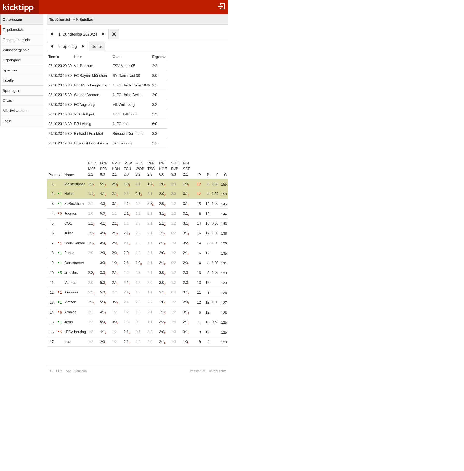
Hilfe (59, 371)
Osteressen (12, 19)
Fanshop (80, 371)
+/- (59, 175)
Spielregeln (11, 91)
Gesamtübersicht (16, 40)
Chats (7, 101)
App (68, 371)
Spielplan (10, 70)
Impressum (198, 371)
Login (7, 121)
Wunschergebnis (16, 50)
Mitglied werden (15, 111)
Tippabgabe (12, 60)
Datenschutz (217, 371)
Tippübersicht (13, 30)
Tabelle (8, 80)
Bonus (97, 46)
